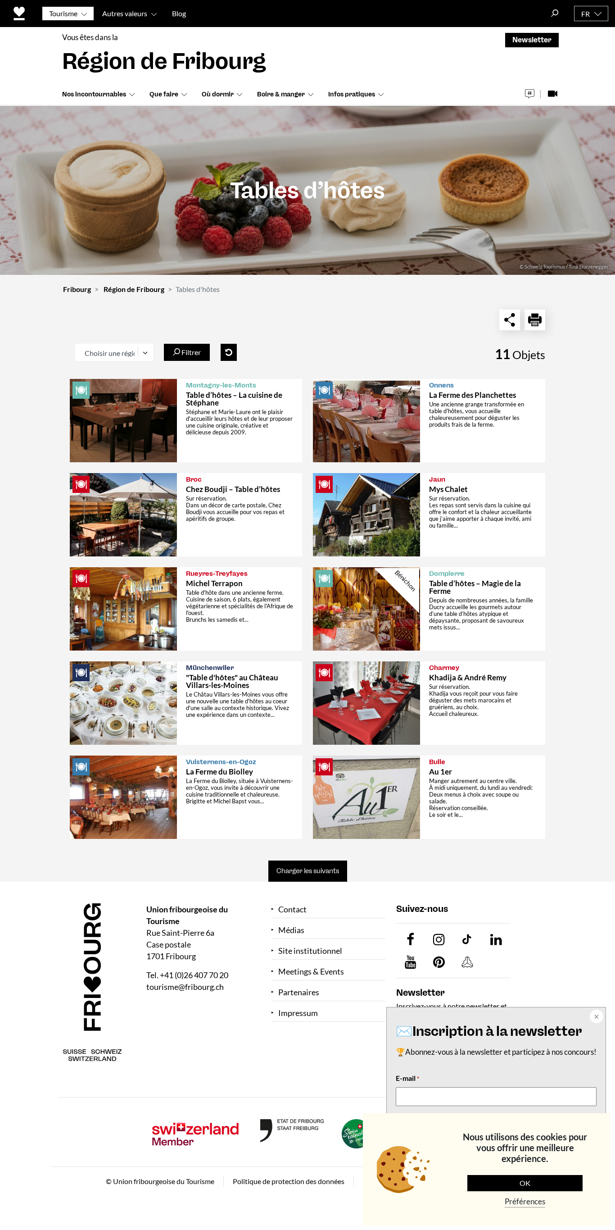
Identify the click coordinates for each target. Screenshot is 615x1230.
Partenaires (298, 992)
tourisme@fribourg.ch (185, 987)
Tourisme (63, 13)
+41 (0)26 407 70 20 (194, 975)
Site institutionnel (310, 951)
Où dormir (218, 94)
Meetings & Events (311, 971)
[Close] (596, 1017)
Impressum (298, 1013)
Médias (291, 930)
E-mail (407, 1078)
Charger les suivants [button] (307, 871)
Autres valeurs (124, 13)
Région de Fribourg (134, 289)
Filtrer (190, 352)
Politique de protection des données (288, 1181)
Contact (292, 909)
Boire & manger (281, 94)
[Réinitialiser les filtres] (229, 352)
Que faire (163, 94)
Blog (179, 13)
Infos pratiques (351, 94)
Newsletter (532, 40)
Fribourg (77, 289)
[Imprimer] (535, 320)
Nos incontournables (94, 94)
